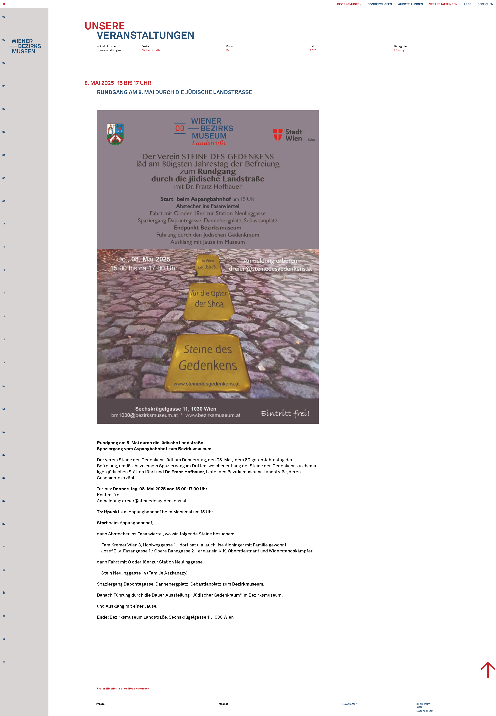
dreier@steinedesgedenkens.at (154, 500)
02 (3, 39)
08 (3, 178)
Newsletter (349, 704)
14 (3, 316)
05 (3, 109)
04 (3, 85)
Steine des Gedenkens (141, 459)
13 (3, 293)
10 (3, 224)
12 (3, 270)
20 (3, 454)
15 (3, 339)
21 (3, 477)
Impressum (423, 704)
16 (3, 362)
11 (3, 247)
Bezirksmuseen (349, 4)
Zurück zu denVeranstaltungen (110, 48)
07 (3, 155)
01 (3, 16)
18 (3, 408)
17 (3, 385)
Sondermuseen (380, 4)
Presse (100, 704)
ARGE (467, 4)
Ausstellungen (410, 4)
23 (3, 524)
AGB (419, 707)
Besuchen (485, 4)
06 (3, 132)
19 (3, 431)
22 (3, 500)
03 (3, 62)
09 (3, 201)
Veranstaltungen (443, 4)
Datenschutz (424, 711)
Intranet (223, 704)
